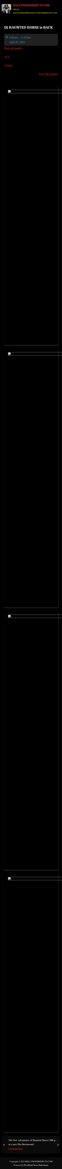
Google (9, 65)
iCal (7, 56)
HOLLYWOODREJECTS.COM (31, 5)
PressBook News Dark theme (36, 1165)
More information (13, 48)
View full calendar (48, 73)
